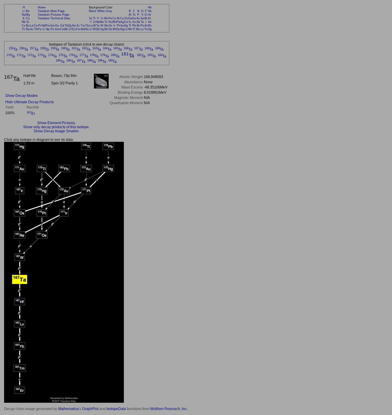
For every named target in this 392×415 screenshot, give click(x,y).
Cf (70, 29)
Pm (47, 25)
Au (122, 25)
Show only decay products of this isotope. (56, 127)
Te (142, 22)
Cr (101, 18)
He (150, 7)
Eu (57, 25)
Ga (130, 18)
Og (150, 29)
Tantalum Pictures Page (53, 14)
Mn (106, 18)
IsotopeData (116, 409)
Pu (52, 29)
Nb (98, 22)
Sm (52, 25)
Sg (102, 29)
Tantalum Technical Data (54, 18)
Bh (106, 29)
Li (23, 11)
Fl (134, 29)
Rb (23, 22)
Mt (114, 29)
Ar (149, 14)
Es (74, 29)
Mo (102, 22)
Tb (66, 25)
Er (78, 25)
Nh (130, 29)
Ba (27, 25)
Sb (138, 22)
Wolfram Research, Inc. (169, 409)
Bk (66, 29)
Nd (43, 25)
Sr (27, 22)
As (138, 18)
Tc (106, 22)
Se (142, 18)
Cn (126, 29)
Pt (118, 25)
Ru (110, 22)
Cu (122, 18)
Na (23, 14)
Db (98, 29)
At (146, 25)
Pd (118, 22)
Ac (32, 29)
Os (110, 25)
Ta (97, 25)
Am (57, 29)
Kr (149, 18)
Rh (114, 22)
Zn (126, 18)
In (130, 22)
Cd (126, 22)
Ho (74, 25)
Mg (28, 14)
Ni (118, 18)
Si (134, 14)
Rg (122, 29)
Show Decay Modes (21, 96)
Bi (138, 25)
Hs (110, 29)
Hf (94, 25)
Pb (134, 25)
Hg (126, 25)
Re (106, 25)
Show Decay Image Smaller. (56, 131)
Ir (114, 25)
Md (83, 29)
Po (142, 25)
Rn (150, 25)
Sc (91, 18)
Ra (27, 29)
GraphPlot (90, 409)
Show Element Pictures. (56, 123)
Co (114, 18)
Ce (35, 25)
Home (41, 7)
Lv (142, 29)
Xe (150, 22)
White (101, 11)
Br (146, 18)
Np (47, 29)
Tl (130, 25)
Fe (110, 18)
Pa (39, 29)
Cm (62, 29)
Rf (94, 29)
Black (92, 11)
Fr (23, 29)
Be (27, 11)
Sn (134, 22)
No (87, 29)
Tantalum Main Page (51, 11)
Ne (150, 11)
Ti (94, 18)
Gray (109, 11)
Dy (70, 25)
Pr (39, 25)
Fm (78, 29)
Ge (134, 18)
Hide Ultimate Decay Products (29, 102)
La (31, 25)
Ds (118, 29)
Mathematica (68, 409)
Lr (91, 29)
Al (130, 14)
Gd (62, 25)
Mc (138, 29)
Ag (122, 22)
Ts (145, 29)
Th (35, 29)
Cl (146, 14)
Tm (83, 25)
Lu (90, 25)
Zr (94, 22)
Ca (27, 18)
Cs (23, 25)
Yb (87, 25)
